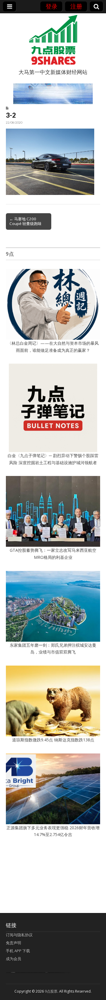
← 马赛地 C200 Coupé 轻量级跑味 (25, 221)
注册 (76, 6)
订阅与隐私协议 (19, 934)
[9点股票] (53, 39)
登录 (51, 6)
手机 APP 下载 (18, 950)
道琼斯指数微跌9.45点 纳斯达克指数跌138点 (53, 740)
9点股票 (51, 991)
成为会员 (13, 958)
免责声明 (13, 942)
